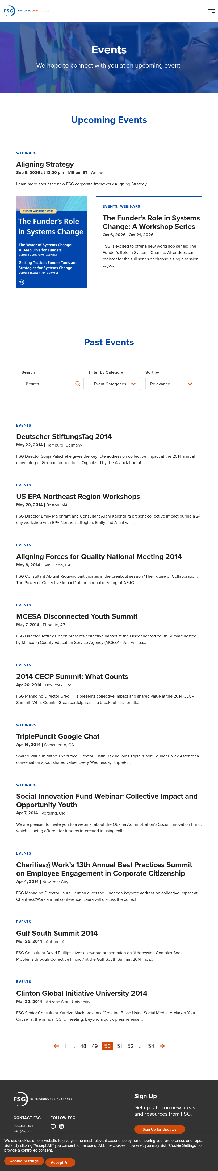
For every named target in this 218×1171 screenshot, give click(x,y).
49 (95, 1046)
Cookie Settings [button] (24, 1161)
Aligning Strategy (45, 164)
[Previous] (56, 1046)
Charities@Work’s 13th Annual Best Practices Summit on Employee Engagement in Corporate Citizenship (104, 868)
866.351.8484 (23, 1126)
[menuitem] (53, 1128)
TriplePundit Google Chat (57, 736)
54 (151, 1046)
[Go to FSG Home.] (26, 10)
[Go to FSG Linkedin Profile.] (61, 1126)
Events (110, 206)
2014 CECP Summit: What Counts (72, 676)
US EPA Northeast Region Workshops (78, 496)
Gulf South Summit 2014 (57, 933)
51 (119, 1046)
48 (83, 1046)
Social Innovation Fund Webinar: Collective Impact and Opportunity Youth (107, 800)
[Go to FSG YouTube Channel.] (53, 1126)
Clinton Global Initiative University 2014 (82, 993)
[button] (212, 10)
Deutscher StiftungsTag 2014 (64, 436)
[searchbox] (53, 383)
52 (130, 1046)
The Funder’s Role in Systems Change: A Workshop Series (151, 222)
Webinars (26, 153)
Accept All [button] (60, 1162)
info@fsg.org (23, 1131)
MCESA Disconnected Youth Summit (76, 616)
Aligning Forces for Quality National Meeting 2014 (99, 556)
